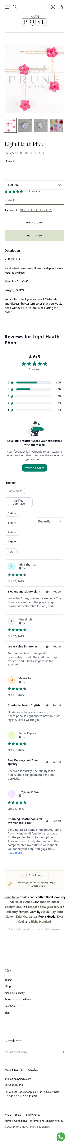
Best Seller (10, 1006)
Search (8, 979)
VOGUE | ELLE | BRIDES (36, 210)
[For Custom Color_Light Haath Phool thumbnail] (56, 125)
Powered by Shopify (39, 1126)
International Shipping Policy (46, 1120)
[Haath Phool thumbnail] (41, 125)
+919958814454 (14, 1085)
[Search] (14, 7)
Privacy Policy (32, 1114)
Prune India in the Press (18, 999)
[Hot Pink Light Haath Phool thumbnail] (10, 125)
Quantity (10, 161)
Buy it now (34, 235)
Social (18, 1114)
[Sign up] (61, 1052)
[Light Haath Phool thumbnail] (25, 125)
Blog (7, 1012)
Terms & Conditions (16, 1120)
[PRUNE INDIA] (34, 21)
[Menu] (7, 7)
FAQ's (8, 1114)
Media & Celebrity (15, 993)
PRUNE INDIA (20, 1126)
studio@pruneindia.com (18, 1079)
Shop (8, 986)
